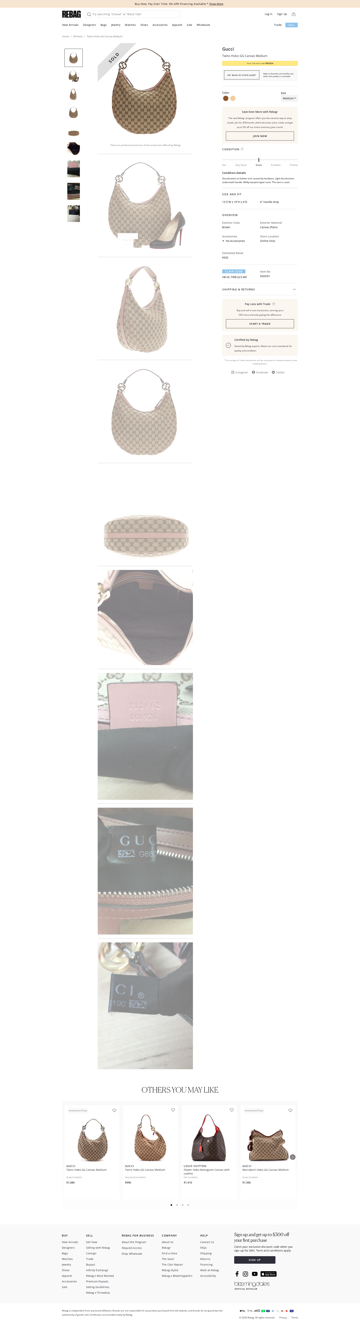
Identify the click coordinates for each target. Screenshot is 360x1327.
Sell (291, 25)
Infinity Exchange (97, 1270)
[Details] (273, 304)
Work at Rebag (209, 1270)
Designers (89, 25)
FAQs (203, 1247)
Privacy (283, 1317)
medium (288, 98)
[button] (145, 90)
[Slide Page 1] (171, 1205)
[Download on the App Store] (268, 1274)
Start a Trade (260, 323)
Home (65, 36)
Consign (91, 1253)
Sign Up (282, 14)
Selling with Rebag (98, 1247)
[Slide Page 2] (177, 1205)
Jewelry (115, 25)
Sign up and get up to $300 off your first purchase (261, 1237)
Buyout (90, 1264)
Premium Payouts (97, 1281)
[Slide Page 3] (183, 1205)
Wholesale (203, 25)
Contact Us (207, 1242)
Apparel (177, 25)
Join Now (260, 136)
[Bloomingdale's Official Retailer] (252, 1285)
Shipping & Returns (238, 289)
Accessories (160, 25)
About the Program (134, 1242)
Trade (278, 25)
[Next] (293, 1157)
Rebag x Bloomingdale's (177, 1276)
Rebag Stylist (170, 1270)
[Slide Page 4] (188, 1205)
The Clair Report (172, 1264)
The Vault (168, 1259)
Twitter (280, 372)
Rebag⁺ (166, 1247)
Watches (130, 25)
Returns (205, 1259)
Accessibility (208, 1276)
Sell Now (91, 1242)
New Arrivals (70, 25)
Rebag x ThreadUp (98, 1292)
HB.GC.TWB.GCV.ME (234, 277)
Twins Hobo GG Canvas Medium (244, 56)
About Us (168, 1242)
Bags (103, 25)
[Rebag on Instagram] (245, 1274)
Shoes (144, 25)
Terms (294, 1317)
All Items (78, 36)
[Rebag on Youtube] (255, 1274)
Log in (268, 14)
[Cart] (294, 14)
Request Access (132, 1248)
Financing (206, 1264)
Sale (189, 25)
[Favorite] (114, 1110)
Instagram (241, 372)
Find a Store (169, 1253)
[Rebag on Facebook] (237, 1274)
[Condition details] (242, 149)
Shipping (206, 1253)
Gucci (228, 49)
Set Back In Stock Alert (241, 75)
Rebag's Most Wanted (100, 1276)
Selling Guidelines (98, 1287)
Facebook (262, 372)
